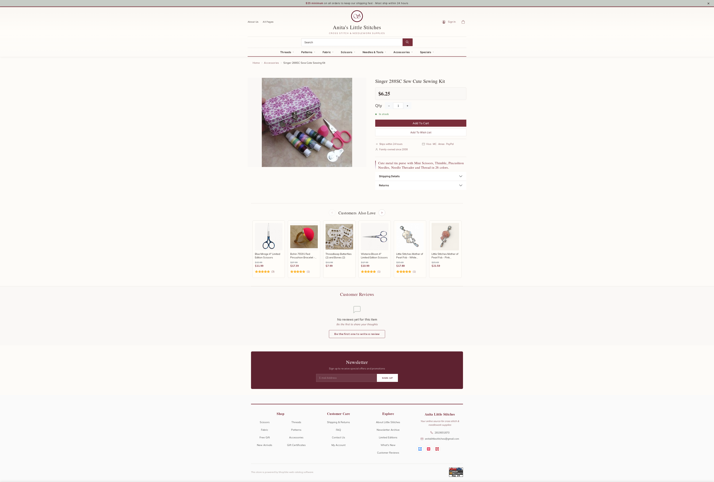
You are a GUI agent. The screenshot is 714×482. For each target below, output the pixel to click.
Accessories (401, 52)
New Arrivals (264, 445)
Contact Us (338, 437)
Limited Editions (388, 437)
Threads (285, 52)
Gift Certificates (296, 445)
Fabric (327, 52)
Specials (425, 52)
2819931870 (442, 432)
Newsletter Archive (388, 429)
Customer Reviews (388, 452)
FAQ (338, 429)
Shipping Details (389, 176)
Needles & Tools (373, 52)
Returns (384, 185)
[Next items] (382, 212)
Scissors (346, 52)
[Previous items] (332, 212)
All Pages (268, 21)
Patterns (306, 52)
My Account (338, 445)
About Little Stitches (388, 422)
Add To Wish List (420, 132)
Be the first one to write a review (356, 334)
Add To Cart (421, 123)
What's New (388, 445)
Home (256, 62)
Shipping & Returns (338, 422)
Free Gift (265, 437)
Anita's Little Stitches (357, 27)
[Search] (408, 42)
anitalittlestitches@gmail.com (442, 438)
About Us (253, 21)
